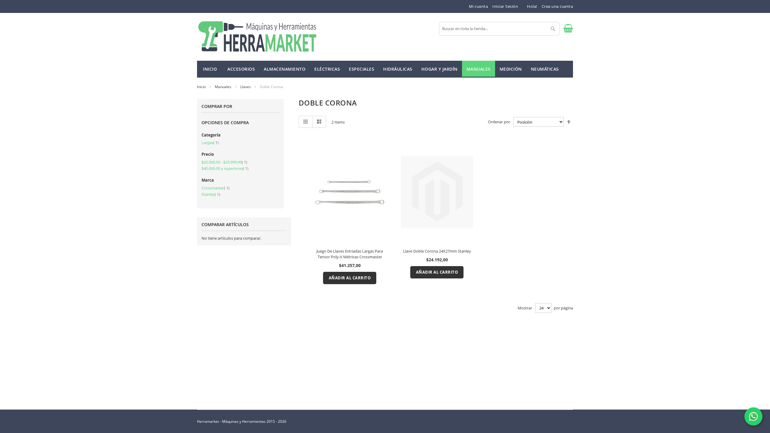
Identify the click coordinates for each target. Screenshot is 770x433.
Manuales (223, 86)
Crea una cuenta (557, 6)
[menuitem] (241, 69)
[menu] (385, 69)
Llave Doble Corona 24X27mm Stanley (437, 251)
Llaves (246, 86)
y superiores (225, 168)
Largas (210, 142)
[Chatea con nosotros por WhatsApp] (753, 416)
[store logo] (257, 36)
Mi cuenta (478, 6)
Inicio (202, 86)
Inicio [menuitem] (210, 69)
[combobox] (499, 28)
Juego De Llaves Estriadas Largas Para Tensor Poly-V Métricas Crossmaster (349, 253)
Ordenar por (499, 122)
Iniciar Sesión (505, 6)
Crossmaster (215, 188)
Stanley (211, 194)
